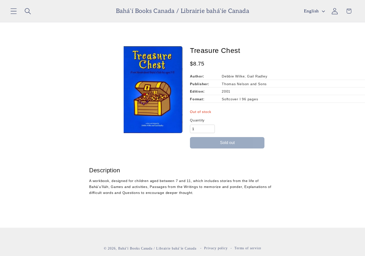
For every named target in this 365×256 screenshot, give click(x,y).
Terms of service (247, 248)
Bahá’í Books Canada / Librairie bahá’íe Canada (157, 248)
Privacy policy (216, 248)
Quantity (197, 120)
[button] (13, 11)
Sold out (227, 143)
